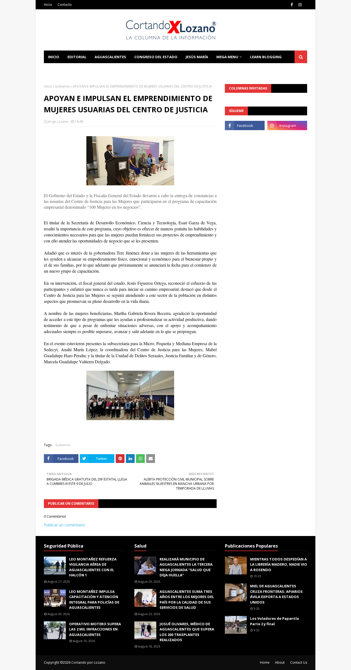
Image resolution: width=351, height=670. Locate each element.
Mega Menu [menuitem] (227, 56)
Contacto (65, 4)
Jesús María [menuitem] (197, 56)
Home (265, 662)
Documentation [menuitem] (64, 69)
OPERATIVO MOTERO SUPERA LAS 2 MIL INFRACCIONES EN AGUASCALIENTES (95, 629)
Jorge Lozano (58, 121)
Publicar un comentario (64, 524)
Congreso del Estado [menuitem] (155, 56)
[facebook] (291, 4)
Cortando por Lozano (88, 662)
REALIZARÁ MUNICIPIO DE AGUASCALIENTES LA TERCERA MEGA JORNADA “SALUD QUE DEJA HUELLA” (186, 567)
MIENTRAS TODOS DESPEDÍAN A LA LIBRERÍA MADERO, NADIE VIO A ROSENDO (278, 564)
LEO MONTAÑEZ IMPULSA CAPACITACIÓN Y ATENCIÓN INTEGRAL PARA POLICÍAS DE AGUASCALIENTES (94, 599)
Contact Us (298, 662)
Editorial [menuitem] (76, 56)
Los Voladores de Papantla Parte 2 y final (274, 621)
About (280, 662)
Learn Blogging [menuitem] (266, 56)
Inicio (48, 4)
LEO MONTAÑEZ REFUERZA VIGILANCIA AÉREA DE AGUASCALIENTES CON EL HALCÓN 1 (93, 567)
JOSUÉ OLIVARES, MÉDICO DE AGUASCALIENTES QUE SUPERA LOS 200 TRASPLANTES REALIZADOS (187, 632)
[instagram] (300, 4)
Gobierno (62, 86)
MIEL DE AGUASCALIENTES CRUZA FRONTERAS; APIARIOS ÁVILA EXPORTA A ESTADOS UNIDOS (276, 594)
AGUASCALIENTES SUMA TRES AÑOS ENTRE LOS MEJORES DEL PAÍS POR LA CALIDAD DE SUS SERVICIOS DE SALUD (187, 599)
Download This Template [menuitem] (118, 69)
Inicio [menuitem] (53, 56)
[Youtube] (245, 137)
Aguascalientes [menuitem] (110, 56)
